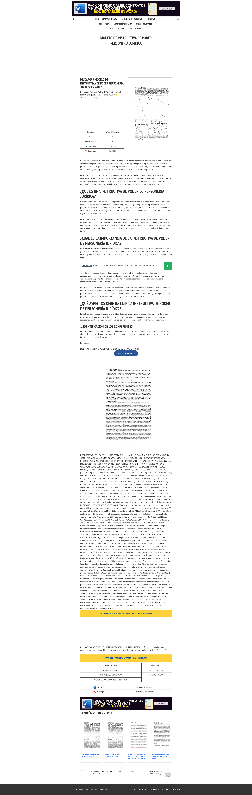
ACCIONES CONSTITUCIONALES (132, 19)
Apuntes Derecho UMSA (123, 24)
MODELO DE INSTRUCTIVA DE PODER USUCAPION (105, 772)
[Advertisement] (126, 60)
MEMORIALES (151, 19)
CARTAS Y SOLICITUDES (144, 24)
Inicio (97, 19)
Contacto (176, 790)
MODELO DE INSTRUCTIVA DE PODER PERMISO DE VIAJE (146, 772)
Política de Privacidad (152, 790)
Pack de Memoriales (136, 29)
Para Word (113, 146)
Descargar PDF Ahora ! (145, 691)
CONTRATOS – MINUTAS (109, 19)
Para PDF (112, 151)
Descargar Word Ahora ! (145, 687)
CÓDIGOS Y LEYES (104, 24)
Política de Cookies (166, 790)
